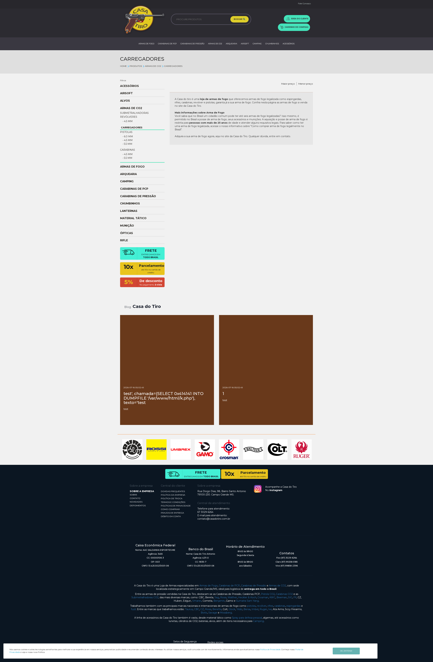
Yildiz (239, 609)
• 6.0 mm (128, 136)
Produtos (136, 66)
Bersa (247, 609)
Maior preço (288, 83)
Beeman (282, 597)
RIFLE (124, 240)
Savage (212, 612)
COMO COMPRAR (170, 509)
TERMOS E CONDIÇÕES (173, 502)
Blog (127, 307)
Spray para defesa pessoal (247, 617)
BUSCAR (238, 19)
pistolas (251, 605)
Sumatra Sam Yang (247, 600)
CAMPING (257, 43)
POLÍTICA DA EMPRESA (173, 495)
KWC (272, 597)
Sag (216, 597)
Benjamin (219, 600)
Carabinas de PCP (229, 585)
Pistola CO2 (268, 594)
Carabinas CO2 (284, 594)
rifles (270, 605)
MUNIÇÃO (127, 225)
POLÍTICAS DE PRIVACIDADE (176, 505)
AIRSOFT (245, 43)
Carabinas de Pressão (253, 585)
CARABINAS (127, 149)
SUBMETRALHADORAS (134, 112)
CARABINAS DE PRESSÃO (192, 43)
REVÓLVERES (128, 116)
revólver (261, 605)
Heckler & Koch (247, 597)
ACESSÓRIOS (288, 43)
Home (123, 66)
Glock (232, 609)
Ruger (263, 609)
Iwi (270, 609)
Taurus (189, 609)
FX (295, 597)
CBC (196, 609)
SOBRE (133, 494)
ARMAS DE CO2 (215, 43)
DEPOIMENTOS (138, 505)
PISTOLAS (126, 132)
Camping (258, 621)
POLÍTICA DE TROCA (171, 498)
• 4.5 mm (128, 121)
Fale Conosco (304, 3)
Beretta (217, 609)
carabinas (279, 605)
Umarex (196, 600)
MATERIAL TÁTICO (133, 218)
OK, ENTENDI (346, 651)
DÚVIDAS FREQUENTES (173, 491)
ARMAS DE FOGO (146, 43)
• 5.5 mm (127, 143)
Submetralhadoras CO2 (144, 597)
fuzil (133, 609)
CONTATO (135, 498)
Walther (232, 597)
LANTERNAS (128, 211)
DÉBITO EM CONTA (171, 516)
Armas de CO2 (277, 585)
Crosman (263, 597)
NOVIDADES (136, 502)
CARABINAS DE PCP (167, 43)
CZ (202, 609)
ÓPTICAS (126, 233)
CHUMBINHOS (272, 43)
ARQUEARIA (231, 43)
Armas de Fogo (208, 585)
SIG (290, 597)
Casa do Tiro (147, 306)
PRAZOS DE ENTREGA (172, 513)
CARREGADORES (173, 66)
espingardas (293, 605)
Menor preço (305, 83)
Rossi (223, 597)
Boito (204, 612)
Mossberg (226, 612)
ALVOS (125, 100)
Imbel (255, 609)
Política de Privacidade (270, 649)
